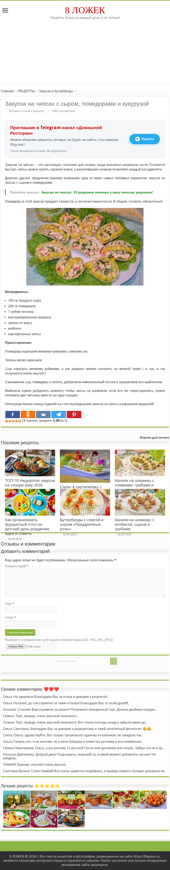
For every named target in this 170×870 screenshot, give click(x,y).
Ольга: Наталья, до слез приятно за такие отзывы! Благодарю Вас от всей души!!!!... (66, 703)
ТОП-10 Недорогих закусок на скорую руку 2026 (30, 482)
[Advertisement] (85, 55)
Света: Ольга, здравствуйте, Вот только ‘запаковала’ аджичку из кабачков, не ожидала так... (73, 735)
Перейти (147, 139)
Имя (9, 604)
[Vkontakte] (43, 414)
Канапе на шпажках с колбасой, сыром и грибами (134, 524)
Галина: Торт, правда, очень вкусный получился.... (41, 716)
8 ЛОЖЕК (85, 10)
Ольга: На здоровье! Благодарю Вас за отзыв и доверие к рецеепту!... (56, 697)
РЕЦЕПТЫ (26, 91)
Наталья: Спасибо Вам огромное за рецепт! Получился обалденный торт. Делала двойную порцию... (80, 710)
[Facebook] (12, 414)
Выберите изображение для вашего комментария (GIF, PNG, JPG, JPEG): (59, 640)
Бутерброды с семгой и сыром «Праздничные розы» (81, 524)
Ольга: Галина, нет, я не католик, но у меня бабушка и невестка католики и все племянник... (73, 742)
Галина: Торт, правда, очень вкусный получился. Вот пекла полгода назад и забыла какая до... (75, 722)
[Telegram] (58, 414)
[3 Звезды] (13, 420)
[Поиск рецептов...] (113, 661)
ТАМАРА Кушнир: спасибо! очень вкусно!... (35, 765)
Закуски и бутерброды (56, 91)
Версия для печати (154, 437)
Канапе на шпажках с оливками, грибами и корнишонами (134, 485)
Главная (7, 91)
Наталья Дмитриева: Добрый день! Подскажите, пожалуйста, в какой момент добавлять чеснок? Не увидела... (79, 756)
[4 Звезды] (16, 420)
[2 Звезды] (10, 420)
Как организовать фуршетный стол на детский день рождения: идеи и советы (27, 527)
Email (10, 617)
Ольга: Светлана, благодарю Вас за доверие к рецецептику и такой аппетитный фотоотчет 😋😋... (78, 729)
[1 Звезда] (6, 420)
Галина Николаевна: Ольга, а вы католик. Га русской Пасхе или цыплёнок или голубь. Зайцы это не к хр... (83, 748)
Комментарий (17, 566)
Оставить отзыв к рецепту (26, 111)
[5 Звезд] (20, 420)
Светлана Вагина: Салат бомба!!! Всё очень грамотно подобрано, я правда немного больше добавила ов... (84, 771)
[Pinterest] (74, 414)
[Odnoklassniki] (28, 414)
